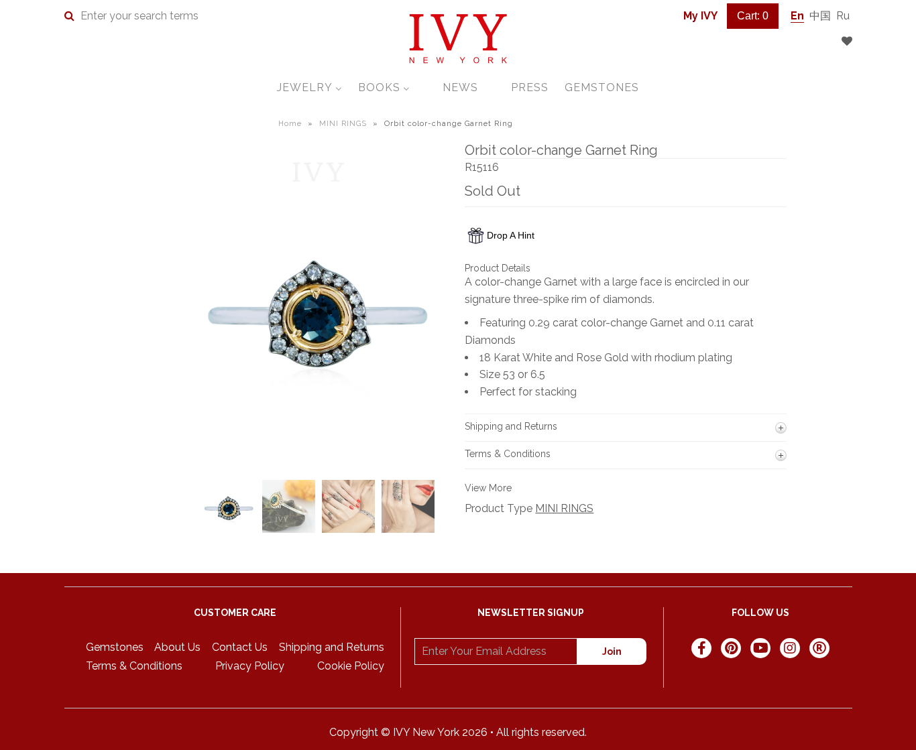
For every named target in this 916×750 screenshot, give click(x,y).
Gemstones (115, 647)
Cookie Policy (350, 666)
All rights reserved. (541, 732)
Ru (843, 15)
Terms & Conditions (134, 666)
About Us (177, 647)
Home (290, 123)
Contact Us (240, 647)
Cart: (752, 15)
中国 (820, 15)
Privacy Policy (249, 666)
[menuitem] (309, 87)
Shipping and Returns (331, 647)
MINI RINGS (343, 123)
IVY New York (426, 732)
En (797, 15)
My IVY (700, 15)
